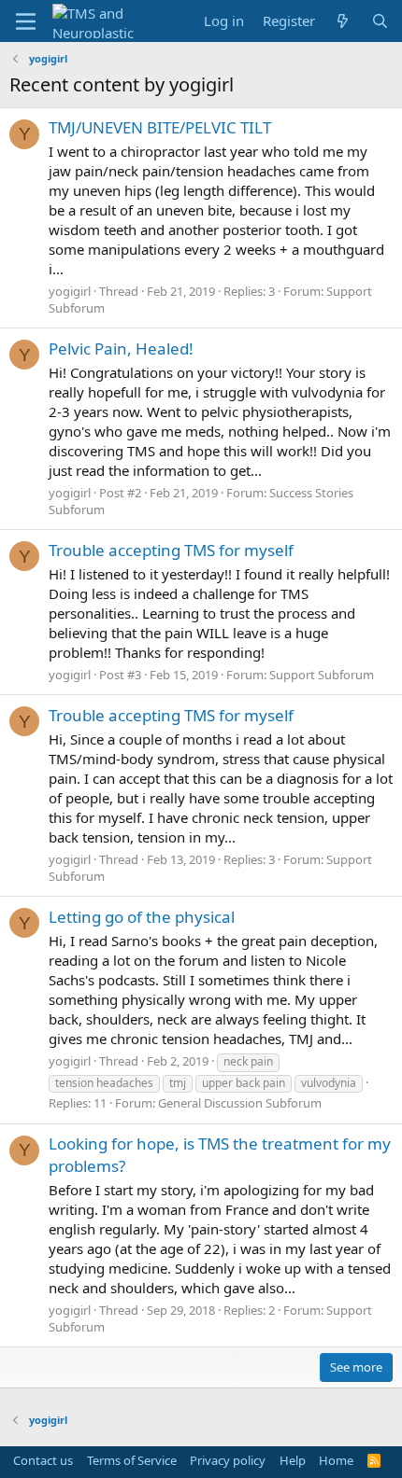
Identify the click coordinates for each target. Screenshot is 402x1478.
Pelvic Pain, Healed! (121, 348)
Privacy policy (228, 1460)
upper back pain (243, 1083)
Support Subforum (321, 674)
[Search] (380, 21)
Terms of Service (132, 1460)
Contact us (43, 1460)
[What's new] (342, 21)
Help (293, 1460)
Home (336, 1460)
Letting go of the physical (142, 916)
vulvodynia (328, 1083)
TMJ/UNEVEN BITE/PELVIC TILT (160, 127)
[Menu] (26, 21)
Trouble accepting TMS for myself (171, 550)
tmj (177, 1083)
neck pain (248, 1061)
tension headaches (104, 1083)
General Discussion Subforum (240, 1103)
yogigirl (70, 291)
